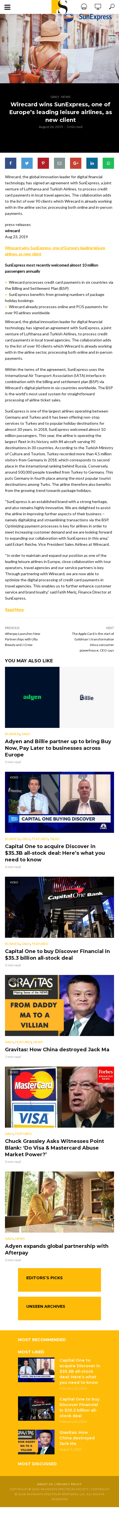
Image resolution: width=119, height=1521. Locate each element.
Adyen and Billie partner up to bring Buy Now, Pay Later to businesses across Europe (58, 748)
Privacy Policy (69, 1484)
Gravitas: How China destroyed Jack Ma (57, 1050)
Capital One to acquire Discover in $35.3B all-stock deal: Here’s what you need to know (55, 853)
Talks (54, 839)
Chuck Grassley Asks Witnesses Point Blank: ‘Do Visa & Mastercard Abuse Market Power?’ (54, 1148)
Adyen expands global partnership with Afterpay (56, 1249)
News (65, 97)
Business (12, 734)
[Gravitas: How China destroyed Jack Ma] (36, 1442)
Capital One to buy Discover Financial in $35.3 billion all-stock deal (57, 954)
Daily (55, 97)
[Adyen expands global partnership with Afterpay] (59, 1202)
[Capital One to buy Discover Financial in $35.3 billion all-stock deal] (36, 1408)
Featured (40, 839)
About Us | (46, 1484)
